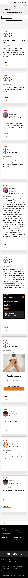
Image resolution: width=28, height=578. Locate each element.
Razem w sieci (4, 561)
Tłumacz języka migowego (19, 564)
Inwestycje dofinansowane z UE (17, 575)
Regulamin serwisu (14, 568)
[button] (25, 33)
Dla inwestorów (4, 541)
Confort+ (3, 566)
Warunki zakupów (4, 570)
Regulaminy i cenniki (5, 533)
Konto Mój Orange (7, 9)
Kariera (15, 542)
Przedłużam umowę (5, 532)
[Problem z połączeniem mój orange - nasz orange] (20, 21)
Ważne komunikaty (5, 568)
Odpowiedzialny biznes (17, 559)
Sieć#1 (9, 559)
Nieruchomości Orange (19, 572)
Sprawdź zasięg (17, 532)
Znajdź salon (16, 530)
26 (19, 26)
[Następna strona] (22, 26)
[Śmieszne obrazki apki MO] (18, 21)
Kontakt (15, 541)
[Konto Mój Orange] (11, 21)
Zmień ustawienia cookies (14, 561)
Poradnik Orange (10, 566)
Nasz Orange (6, 6)
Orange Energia (19, 566)
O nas (15, 539)
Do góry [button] (4, 523)
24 (13, 26)
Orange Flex (3, 559)
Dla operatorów (4, 539)
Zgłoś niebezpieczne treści (6, 564)
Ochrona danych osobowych (7, 572)
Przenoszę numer (4, 530)
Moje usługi (13, 6)
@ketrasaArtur (6, 158)
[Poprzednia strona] (5, 26)
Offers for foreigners (5, 575)
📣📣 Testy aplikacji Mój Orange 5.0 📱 (14, 41)
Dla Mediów (3, 542)
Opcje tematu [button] (6, 17)
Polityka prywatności (14, 570)
